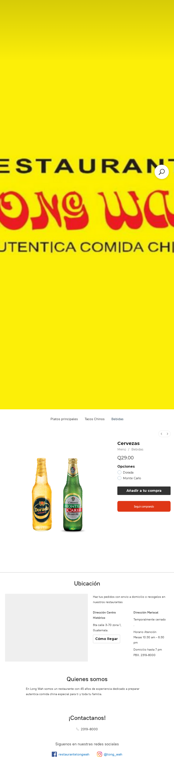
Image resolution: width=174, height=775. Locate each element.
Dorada (128, 472)
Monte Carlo (132, 478)
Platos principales (64, 419)
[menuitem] (161, 434)
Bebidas (117, 419)
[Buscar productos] (162, 172)
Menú (121, 449)
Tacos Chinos (95, 419)
